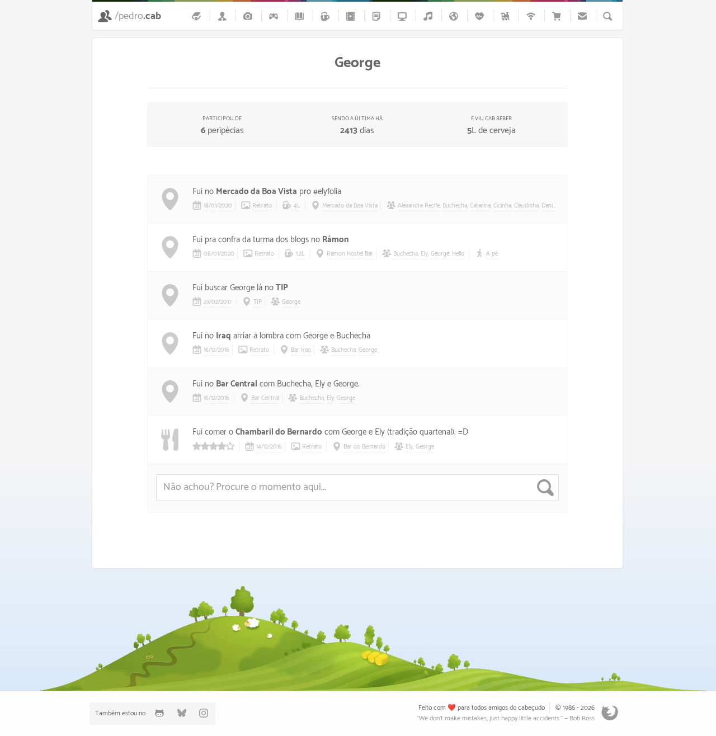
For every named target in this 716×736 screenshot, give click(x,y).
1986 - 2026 (579, 707)
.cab (138, 16)
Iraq (223, 336)
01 (213, 206)
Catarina (480, 206)
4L (297, 206)
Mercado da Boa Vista (256, 192)
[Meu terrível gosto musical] (429, 16)
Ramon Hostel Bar (350, 254)
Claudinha (526, 206)
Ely (424, 254)
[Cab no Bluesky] (181, 713)
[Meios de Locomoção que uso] (507, 16)
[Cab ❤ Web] (532, 16)
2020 (225, 206)
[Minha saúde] (481, 16)
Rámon (335, 240)
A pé (492, 254)
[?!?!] (246, 625)
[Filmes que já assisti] (352, 16)
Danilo (549, 206)
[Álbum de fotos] (249, 16)
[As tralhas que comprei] (558, 16)
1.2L (300, 254)
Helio (458, 254)
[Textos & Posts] (378, 16)
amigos (498, 707)
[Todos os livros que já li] (301, 16)
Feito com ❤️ (437, 707)
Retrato (262, 206)
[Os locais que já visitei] (455, 16)
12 (213, 350)
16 (206, 350)
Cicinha (502, 206)
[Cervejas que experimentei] (326, 16)
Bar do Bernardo (364, 447)
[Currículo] (223, 16)
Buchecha (454, 206)
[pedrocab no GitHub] (159, 713)
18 (206, 206)
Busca (608, 16)
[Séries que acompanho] (404, 16)
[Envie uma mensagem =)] (584, 16)
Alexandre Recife (419, 206)
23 (206, 302)
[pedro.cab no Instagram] (204, 713)
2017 (226, 302)
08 (207, 254)
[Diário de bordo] (198, 16)
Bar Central (236, 384)
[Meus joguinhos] (275, 16)
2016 (223, 350)
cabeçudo (531, 707)
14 (258, 447)
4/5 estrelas (213, 446)
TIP (282, 288)
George (440, 254)
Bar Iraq (301, 350)
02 (214, 302)
